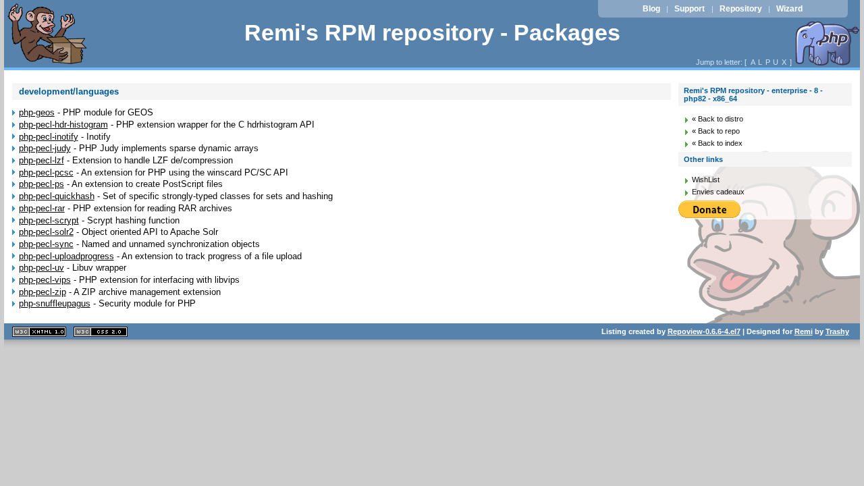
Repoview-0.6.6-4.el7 (704, 331)
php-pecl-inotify (48, 137)
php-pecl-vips (45, 280)
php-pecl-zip (42, 292)
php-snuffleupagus (54, 303)
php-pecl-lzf (41, 160)
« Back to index (717, 143)
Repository (741, 9)
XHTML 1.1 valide (39, 332)
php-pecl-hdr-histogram (63, 124)
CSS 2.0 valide (101, 332)
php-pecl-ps (41, 184)
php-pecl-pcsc (46, 172)
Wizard (789, 9)
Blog (651, 9)
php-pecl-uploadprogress (66, 256)
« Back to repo (716, 131)
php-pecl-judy (45, 148)
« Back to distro (717, 119)
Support (689, 9)
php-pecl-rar (42, 208)
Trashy (837, 331)
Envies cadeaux (718, 192)
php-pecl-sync (46, 244)
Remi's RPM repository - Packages (432, 32)
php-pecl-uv (41, 268)
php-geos (37, 112)
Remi (803, 331)
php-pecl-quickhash (56, 196)
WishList (706, 180)
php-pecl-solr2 (46, 232)
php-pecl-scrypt (49, 220)
